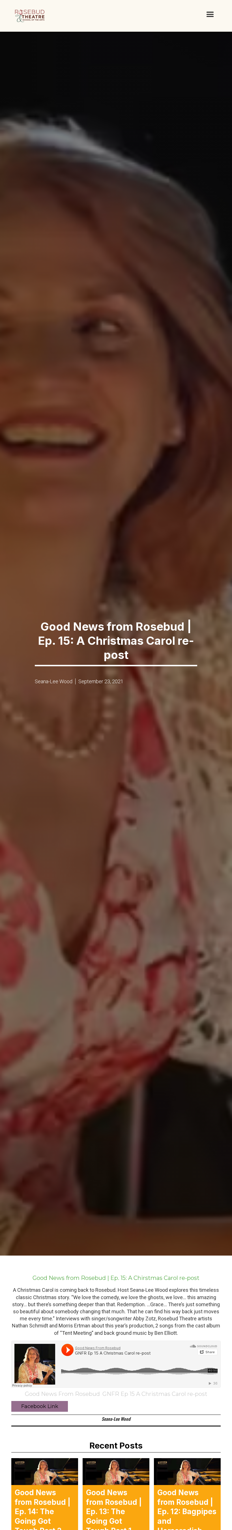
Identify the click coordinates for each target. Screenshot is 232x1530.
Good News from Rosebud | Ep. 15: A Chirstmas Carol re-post (116, 1278)
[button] (210, 15)
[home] (30, 16)
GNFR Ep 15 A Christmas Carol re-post (154, 1394)
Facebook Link (39, 1406)
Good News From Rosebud (62, 1394)
